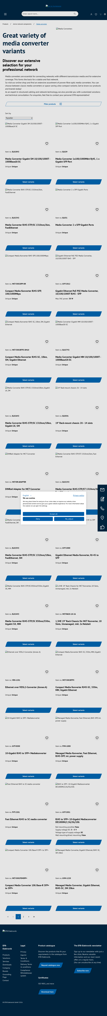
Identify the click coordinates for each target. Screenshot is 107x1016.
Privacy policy (78, 495)
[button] (27, 495)
